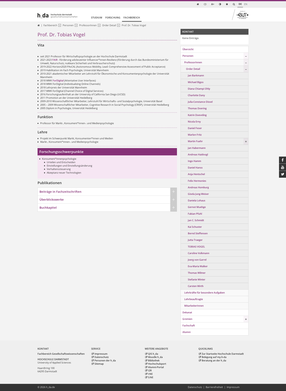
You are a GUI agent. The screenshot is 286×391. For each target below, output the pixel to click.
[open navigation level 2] (75, 25)
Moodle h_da (155, 357)
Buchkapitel (48, 208)
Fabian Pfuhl (195, 213)
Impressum (100, 353)
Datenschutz (101, 357)
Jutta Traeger (195, 240)
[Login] (205, 4)
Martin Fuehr (195, 141)
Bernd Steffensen (198, 233)
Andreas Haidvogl (198, 154)
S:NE (150, 377)
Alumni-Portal (156, 367)
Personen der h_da (105, 360)
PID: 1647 (62, 387)
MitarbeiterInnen (194, 305)
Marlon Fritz (195, 134)
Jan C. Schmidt (196, 220)
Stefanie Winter (196, 279)
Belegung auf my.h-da (214, 357)
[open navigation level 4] (118, 25)
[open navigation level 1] (59, 25)
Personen (68, 25)
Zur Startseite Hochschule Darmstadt (223, 353)
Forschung (112, 17)
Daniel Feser (195, 128)
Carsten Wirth (195, 286)
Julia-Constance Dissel (200, 101)
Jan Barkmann (196, 75)
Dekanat (187, 312)
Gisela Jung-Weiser (198, 194)
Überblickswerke (51, 200)
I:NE (150, 374)
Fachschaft (188, 325)
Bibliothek (154, 360)
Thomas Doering (197, 108)
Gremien (187, 319)
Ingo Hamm (194, 161)
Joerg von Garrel (197, 259)
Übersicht (187, 49)
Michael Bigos (195, 82)
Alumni (186, 332)
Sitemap (99, 363)
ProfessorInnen (88, 25)
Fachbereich (131, 17)
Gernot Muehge (197, 207)
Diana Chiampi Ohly (199, 88)
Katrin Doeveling (197, 115)
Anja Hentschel (196, 174)
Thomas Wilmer (197, 272)
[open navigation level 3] (98, 25)
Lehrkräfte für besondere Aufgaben (204, 292)
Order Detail (109, 25)
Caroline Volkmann (198, 253)
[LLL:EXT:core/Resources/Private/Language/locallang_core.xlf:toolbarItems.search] (233, 4)
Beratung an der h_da (214, 360)
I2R (150, 370)
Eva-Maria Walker (198, 266)
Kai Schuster (195, 226)
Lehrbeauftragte (193, 299)
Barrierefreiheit (214, 387)
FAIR (54, 59)
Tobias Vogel (196, 246)
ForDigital (58, 80)
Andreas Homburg (198, 187)
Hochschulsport (157, 363)
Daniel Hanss (195, 167)
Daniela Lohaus (196, 200)
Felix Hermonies (197, 180)
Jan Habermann (197, 148)
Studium (96, 17)
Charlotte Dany (196, 95)
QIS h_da (153, 353)
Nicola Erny (194, 121)
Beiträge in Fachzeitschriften (60, 192)
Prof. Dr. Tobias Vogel (134, 25)
